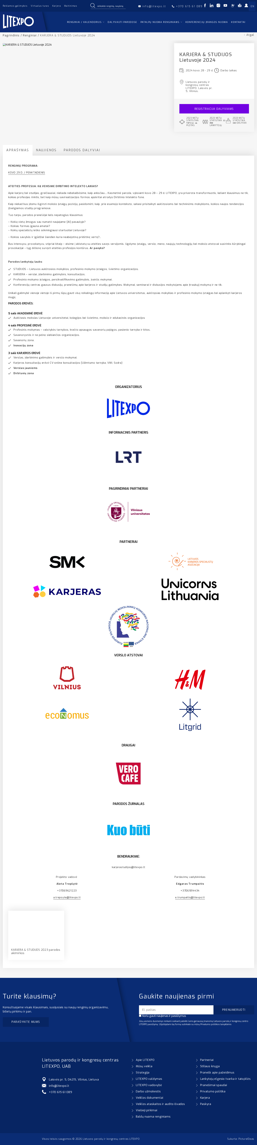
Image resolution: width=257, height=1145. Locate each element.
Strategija (142, 1072)
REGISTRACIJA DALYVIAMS (214, 109)
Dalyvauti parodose (122, 22)
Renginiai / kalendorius (84, 22)
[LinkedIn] (211, 6)
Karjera (56, 6)
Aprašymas (17, 150)
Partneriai (207, 1060)
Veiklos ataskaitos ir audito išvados (160, 1104)
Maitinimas (70, 6)
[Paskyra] (247, 6)
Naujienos (46, 150)
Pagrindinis (11, 35)
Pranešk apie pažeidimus (217, 1072)
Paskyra (205, 1104)
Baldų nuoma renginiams (153, 1116)
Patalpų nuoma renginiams (160, 22)
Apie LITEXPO (145, 1060)
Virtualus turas (40, 6)
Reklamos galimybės (15, 6)
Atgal (250, 35)
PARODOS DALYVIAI (82, 150)
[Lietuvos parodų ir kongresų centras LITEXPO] (27, 31)
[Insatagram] (218, 6)
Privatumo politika (213, 1091)
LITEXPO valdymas (149, 1079)
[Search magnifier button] (93, 6)
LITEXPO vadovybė (149, 1085)
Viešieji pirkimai (146, 1110)
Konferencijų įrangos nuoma (206, 22)
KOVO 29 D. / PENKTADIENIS (26, 172)
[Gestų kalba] (232, 6)
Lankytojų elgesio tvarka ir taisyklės (225, 1079)
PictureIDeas (246, 1139)
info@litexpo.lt (59, 1086)
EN (252, 6)
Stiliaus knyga (210, 1066)
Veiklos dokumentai (149, 1098)
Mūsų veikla (144, 1066)
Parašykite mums (26, 1022)
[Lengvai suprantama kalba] (239, 6)
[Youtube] (225, 6)
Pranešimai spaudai (213, 1085)
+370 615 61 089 (60, 1092)
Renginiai (30, 35)
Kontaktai (238, 22)
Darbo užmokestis (148, 1091)
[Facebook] (205, 6)
